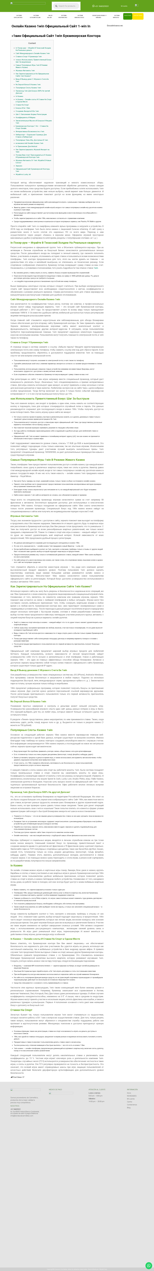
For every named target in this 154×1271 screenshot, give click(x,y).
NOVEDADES (132, 1096)
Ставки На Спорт (22, 105)
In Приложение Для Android (26, 146)
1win (96, 268)
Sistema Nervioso (116, 16)
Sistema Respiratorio (63, 16)
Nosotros (127, 15)
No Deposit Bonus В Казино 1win (28, 85)
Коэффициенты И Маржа (25, 117)
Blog (128, 1108)
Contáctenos (137, 15)
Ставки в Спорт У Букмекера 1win (29, 57)
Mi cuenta (124, 6)
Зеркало (19, 166)
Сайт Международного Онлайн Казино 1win (33, 53)
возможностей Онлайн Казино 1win (29, 143)
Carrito (129, 1102)
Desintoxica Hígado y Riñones (99, 16)
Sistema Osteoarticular (35, 16)
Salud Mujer (49, 16)
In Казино (19, 96)
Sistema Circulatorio (18, 16)
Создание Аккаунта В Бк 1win (27, 111)
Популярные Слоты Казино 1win (28, 88)
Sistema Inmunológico (79, 16)
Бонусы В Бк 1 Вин (23, 108)
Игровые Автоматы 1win (25, 71)
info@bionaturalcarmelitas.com (21, 1116)
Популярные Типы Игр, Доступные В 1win (32, 140)
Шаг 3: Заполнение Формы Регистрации (31, 114)
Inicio (129, 1093)
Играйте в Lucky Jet (23, 174)
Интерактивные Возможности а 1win (30, 131)
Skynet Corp (103, 1269)
